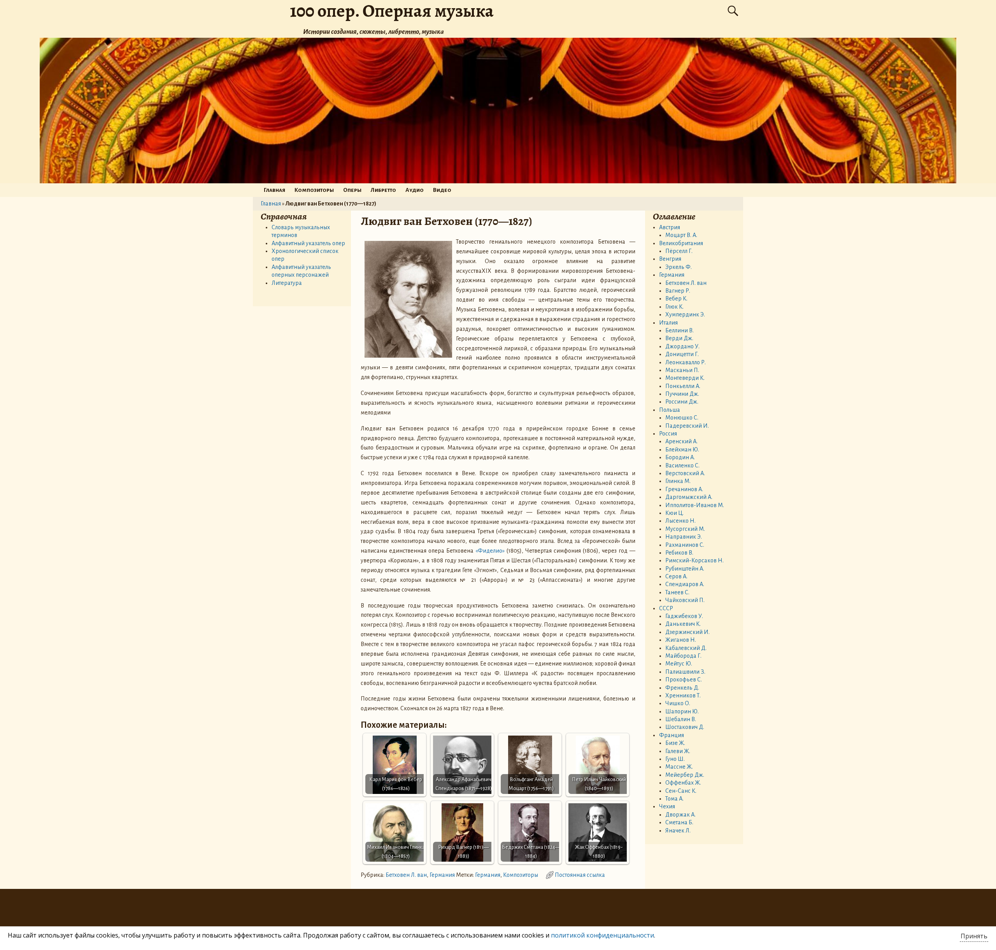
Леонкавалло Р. (685, 362)
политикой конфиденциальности (602, 935)
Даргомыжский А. (688, 497)
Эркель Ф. (678, 267)
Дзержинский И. (687, 632)
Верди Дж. (679, 338)
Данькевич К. (683, 624)
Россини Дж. (681, 402)
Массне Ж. (679, 767)
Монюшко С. (681, 417)
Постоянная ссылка (580, 875)
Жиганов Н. (680, 640)
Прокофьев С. (683, 679)
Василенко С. (682, 465)
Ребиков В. (679, 553)
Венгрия (670, 259)
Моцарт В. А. (681, 235)
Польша (669, 410)
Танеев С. (677, 592)
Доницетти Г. (682, 354)
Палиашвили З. (685, 672)
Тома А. (674, 798)
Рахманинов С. (684, 545)
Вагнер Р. (677, 291)
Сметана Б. (679, 822)
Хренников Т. (683, 695)
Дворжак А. (680, 814)
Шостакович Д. (684, 727)
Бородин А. (680, 457)
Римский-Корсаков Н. (694, 560)
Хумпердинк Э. (685, 314)
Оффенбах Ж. (683, 783)
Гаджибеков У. (684, 616)
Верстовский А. (685, 473)
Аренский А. (681, 441)
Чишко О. (677, 703)
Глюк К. (674, 307)
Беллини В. (679, 330)
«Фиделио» (490, 551)
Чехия (667, 806)
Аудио (414, 190)
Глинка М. (678, 481)
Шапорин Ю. (682, 711)
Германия (442, 875)
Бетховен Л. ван (406, 875)
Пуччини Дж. (682, 394)
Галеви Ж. (677, 751)
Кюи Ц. (674, 513)
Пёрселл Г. (679, 251)
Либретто (383, 190)
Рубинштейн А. (684, 568)
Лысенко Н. (680, 521)
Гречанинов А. (684, 489)
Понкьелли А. (682, 386)
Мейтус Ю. (678, 663)
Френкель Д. (682, 688)
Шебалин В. (680, 719)
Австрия (669, 227)
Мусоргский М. (685, 529)
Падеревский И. (687, 426)
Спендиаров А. (684, 584)
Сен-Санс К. (680, 791)
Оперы (352, 190)
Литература (287, 283)
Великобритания (681, 243)
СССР (666, 608)
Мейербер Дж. (684, 775)
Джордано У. (682, 346)
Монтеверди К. (685, 378)
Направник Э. (683, 537)
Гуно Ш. (675, 759)
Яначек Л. (678, 830)
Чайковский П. (685, 600)
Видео (442, 190)
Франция (671, 735)
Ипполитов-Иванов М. (694, 505)
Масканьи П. (682, 370)
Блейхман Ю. (682, 449)
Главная (274, 190)
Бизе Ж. (675, 743)
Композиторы (314, 190)
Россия (668, 433)
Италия (668, 323)
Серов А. (676, 576)
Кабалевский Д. (686, 648)
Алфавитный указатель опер (308, 243)
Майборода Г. (683, 656)
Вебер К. (676, 298)
